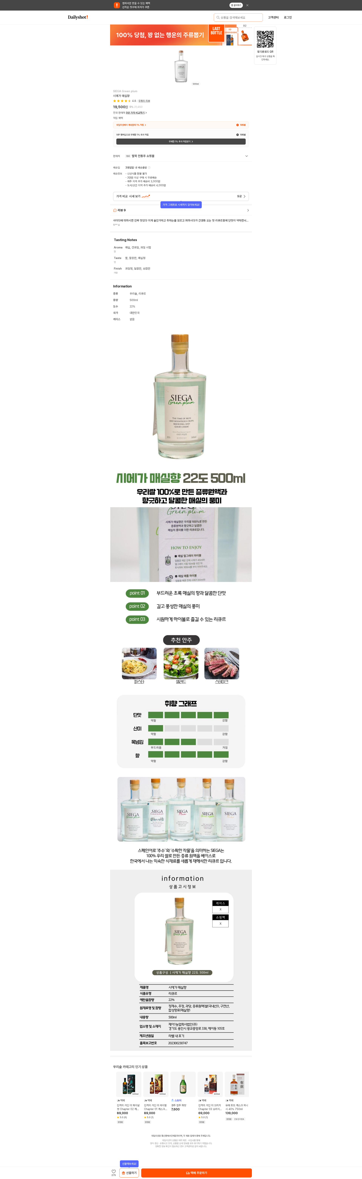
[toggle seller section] (246, 156)
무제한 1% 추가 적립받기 (179, 141)
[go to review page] (248, 210)
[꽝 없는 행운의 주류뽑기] (181, 34)
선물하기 (131, 1173)
